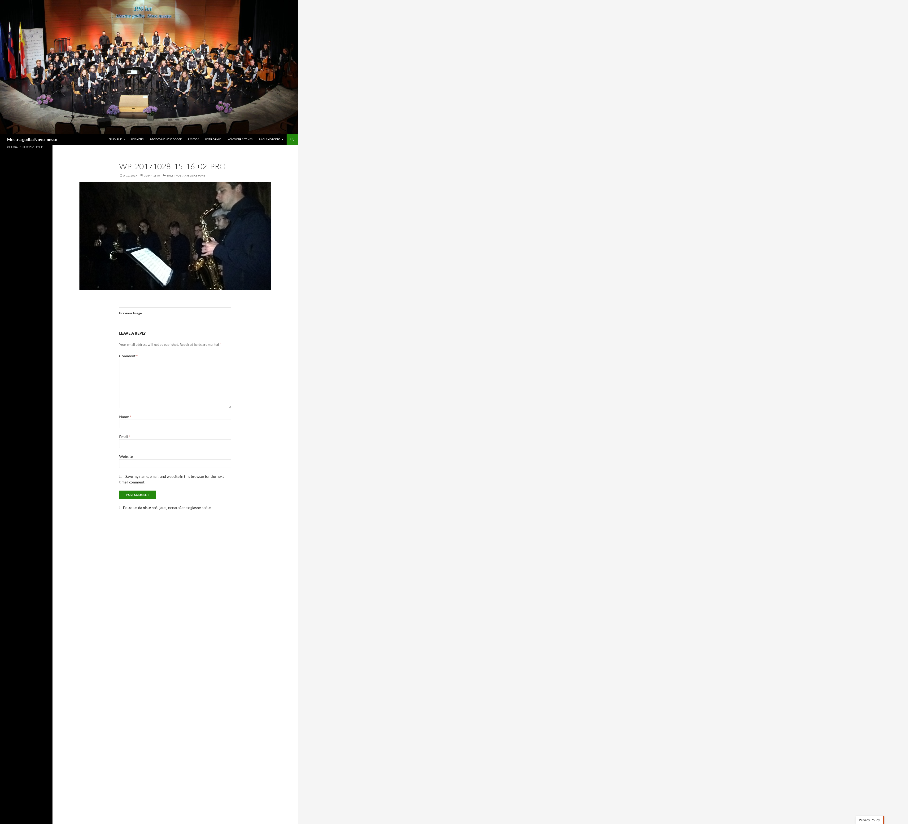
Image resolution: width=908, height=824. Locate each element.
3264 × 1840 (152, 175)
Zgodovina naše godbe (166, 139)
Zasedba (193, 139)
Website (126, 456)
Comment (128, 356)
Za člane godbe (269, 139)
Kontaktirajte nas (240, 139)
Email (124, 436)
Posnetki (137, 139)
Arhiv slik (115, 139)
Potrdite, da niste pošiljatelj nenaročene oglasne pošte (166, 507)
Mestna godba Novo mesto (32, 139)
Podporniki (213, 139)
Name (125, 416)
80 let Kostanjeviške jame (185, 175)
